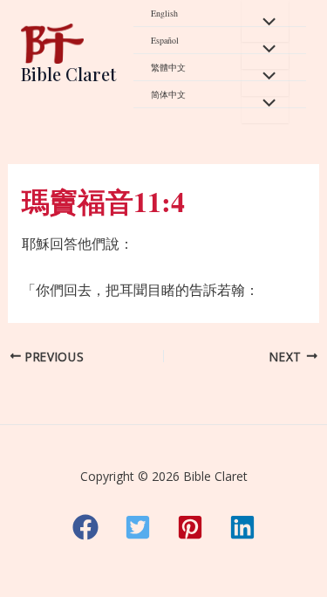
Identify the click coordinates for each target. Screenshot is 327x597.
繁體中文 (168, 67)
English (164, 13)
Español (165, 40)
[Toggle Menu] (265, 21)
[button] (85, 527)
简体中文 (168, 94)
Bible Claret (68, 74)
